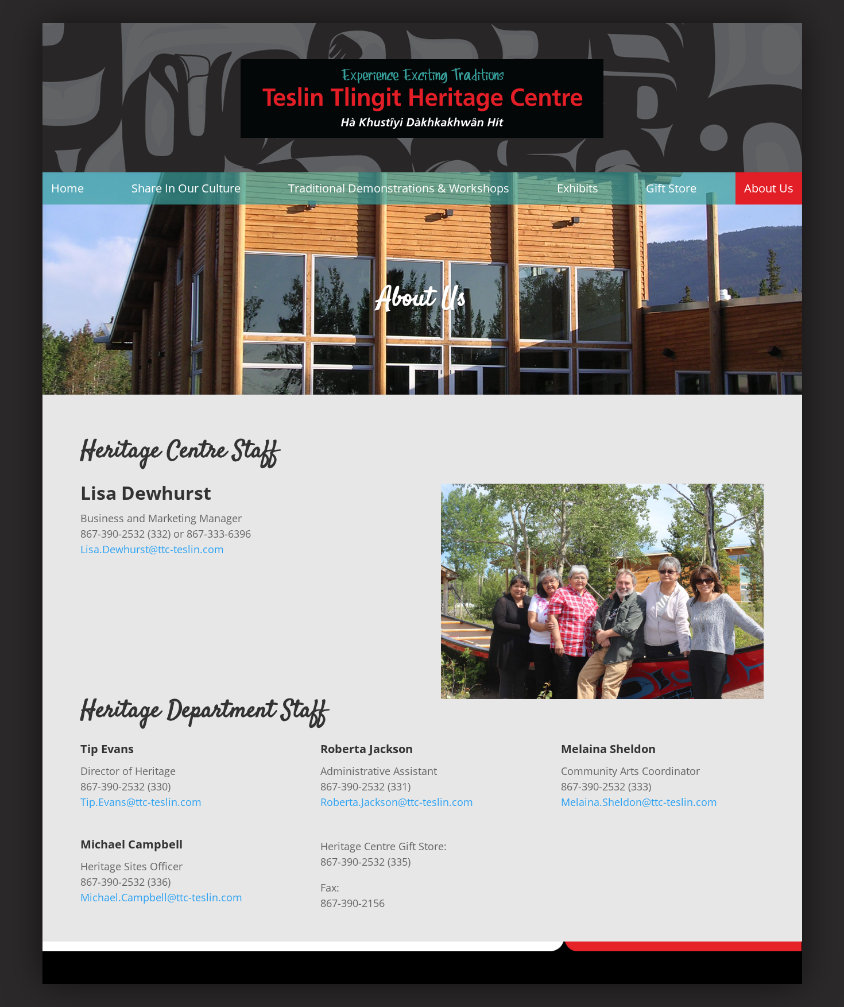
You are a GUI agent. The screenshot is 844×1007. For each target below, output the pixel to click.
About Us (768, 188)
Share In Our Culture (186, 188)
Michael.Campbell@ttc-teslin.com (161, 897)
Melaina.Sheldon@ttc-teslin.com (639, 802)
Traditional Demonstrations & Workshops (398, 188)
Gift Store (671, 188)
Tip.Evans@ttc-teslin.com (141, 802)
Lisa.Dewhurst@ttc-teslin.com (152, 549)
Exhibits (577, 188)
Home (67, 188)
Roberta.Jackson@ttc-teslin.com (396, 802)
